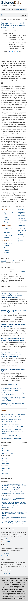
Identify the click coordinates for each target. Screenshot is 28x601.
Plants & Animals (7, 210)
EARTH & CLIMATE (5, 455)
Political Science (6, 251)
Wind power (21, 225)
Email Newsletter (8, 539)
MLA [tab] (11, 271)
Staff (11, 578)
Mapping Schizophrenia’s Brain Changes (13, 414)
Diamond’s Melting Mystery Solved (11, 419)
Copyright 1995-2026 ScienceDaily (12, 582)
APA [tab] (17, 271)
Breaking (4, 411)
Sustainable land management (21, 214)
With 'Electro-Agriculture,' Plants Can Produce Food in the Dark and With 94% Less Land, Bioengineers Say (13, 295)
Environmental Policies (8, 244)
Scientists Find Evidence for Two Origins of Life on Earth (14, 518)
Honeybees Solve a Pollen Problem (12, 438)
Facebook (6, 553)
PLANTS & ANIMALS (5, 445)
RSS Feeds (7, 541)
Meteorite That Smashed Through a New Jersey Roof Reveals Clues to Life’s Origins (14, 502)
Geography (5, 461)
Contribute (17, 578)
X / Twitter (6, 556)
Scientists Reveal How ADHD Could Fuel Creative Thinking (12, 404)
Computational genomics (22, 240)
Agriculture (21, 209)
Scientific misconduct (21, 235)
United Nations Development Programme (22, 230)
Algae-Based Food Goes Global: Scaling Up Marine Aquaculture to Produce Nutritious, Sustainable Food (13, 354)
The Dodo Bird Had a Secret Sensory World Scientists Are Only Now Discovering (14, 522)
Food (3, 448)
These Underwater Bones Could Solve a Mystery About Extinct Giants (13, 506)
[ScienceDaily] (11, 3)
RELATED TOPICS (6, 206)
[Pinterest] (15, 51)
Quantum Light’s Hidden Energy (11, 436)
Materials (3, 261)
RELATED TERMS (20, 206)
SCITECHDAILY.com (12, 384)
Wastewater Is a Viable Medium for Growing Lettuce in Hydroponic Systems (14, 311)
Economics (7, 248)
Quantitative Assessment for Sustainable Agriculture (13, 370)
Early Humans (6, 468)
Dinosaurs (5, 473)
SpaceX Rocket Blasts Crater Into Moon (13, 422)
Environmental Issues (8, 229)
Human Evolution (7, 471)
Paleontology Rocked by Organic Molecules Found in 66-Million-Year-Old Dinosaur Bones (14, 513)
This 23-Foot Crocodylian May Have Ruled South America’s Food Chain (14, 488)
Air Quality (7, 233)
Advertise (24, 578)
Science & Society (7, 240)
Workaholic (21, 223)
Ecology (4, 458)
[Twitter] (12, 51)
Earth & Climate (6, 225)
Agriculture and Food (8, 214)
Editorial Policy (14, 580)
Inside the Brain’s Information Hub (11, 429)
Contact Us (7, 573)
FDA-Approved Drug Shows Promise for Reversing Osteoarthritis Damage (12, 389)
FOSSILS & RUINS (5, 466)
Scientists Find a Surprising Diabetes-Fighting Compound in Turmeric (14, 393)
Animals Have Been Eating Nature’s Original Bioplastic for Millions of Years (13, 492)
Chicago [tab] (23, 271)
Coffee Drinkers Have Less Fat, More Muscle (12, 432)
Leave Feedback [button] (8, 571)
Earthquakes (5, 463)
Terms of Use (23, 580)
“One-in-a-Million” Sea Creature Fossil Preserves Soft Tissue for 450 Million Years (14, 484)
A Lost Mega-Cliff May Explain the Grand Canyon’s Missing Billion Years (13, 498)
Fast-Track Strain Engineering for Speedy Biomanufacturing (13, 325)
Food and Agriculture (7, 218)
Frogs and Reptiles (7, 453)
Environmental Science (8, 236)
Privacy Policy (5, 580)
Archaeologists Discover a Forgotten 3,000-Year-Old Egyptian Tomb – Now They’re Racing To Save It (13, 399)
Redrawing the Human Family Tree (12, 417)
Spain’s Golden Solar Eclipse (10, 424)
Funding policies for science (22, 219)
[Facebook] (9, 51)
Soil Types (7, 222)
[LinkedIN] (17, 51)
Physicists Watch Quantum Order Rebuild (13, 427)
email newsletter (21, 9)
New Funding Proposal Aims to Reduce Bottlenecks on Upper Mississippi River (12, 339)
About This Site (4, 578)
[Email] (20, 51)
